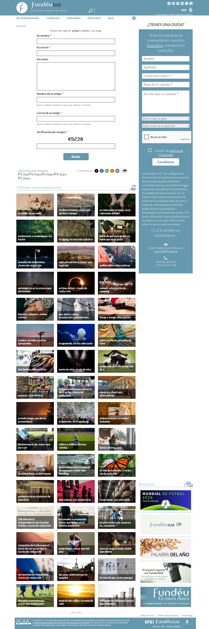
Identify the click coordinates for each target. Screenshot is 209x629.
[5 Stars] (24, 178)
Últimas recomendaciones (39, 187)
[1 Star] (23, 174)
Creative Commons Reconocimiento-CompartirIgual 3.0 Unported (61, 622)
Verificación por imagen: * (52, 132)
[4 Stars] (60, 174)
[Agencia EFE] (184, 10)
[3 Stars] (48, 174)
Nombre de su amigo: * (50, 93)
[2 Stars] (35, 174)
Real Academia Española (182, 14)
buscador (155, 45)
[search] (91, 10)
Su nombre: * (44, 35)
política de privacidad (170, 152)
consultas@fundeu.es (166, 251)
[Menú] (134, 18)
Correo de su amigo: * (49, 112)
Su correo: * (43, 47)
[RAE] (190, 9)
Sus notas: (42, 59)
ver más (76, 612)
